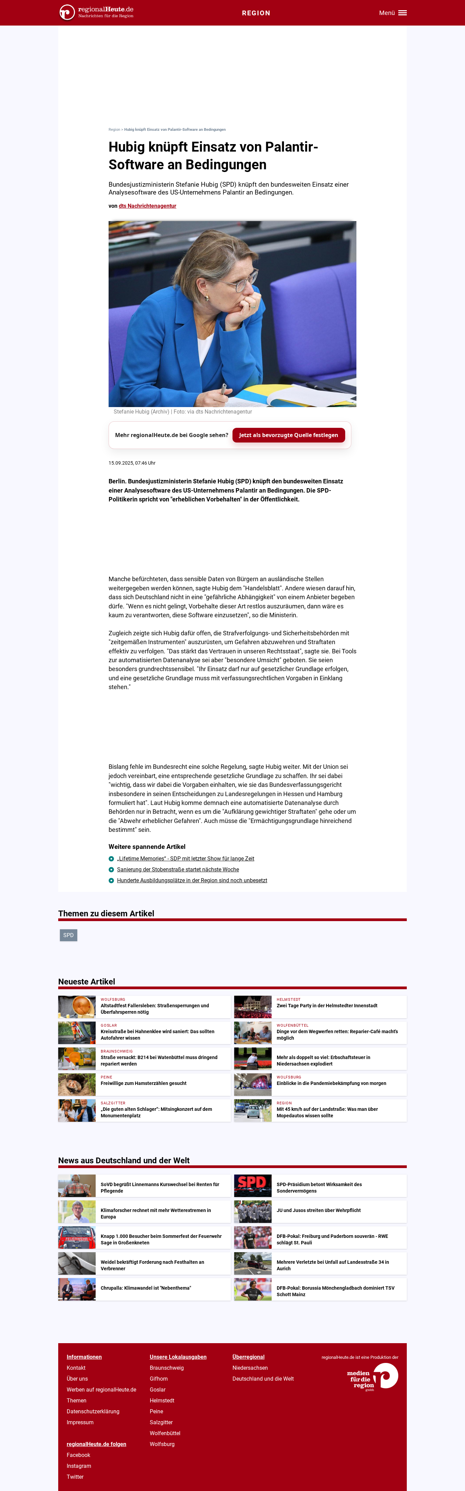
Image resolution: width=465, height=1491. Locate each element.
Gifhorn (159, 1379)
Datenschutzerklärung (93, 1411)
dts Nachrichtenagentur (147, 206)
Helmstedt (162, 1400)
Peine (156, 1411)
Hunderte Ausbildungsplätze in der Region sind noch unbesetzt (192, 880)
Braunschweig (167, 1368)
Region (114, 129)
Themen (76, 1400)
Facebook (78, 1455)
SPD (68, 935)
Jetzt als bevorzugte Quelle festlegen (288, 435)
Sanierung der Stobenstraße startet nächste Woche (178, 869)
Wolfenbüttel (165, 1433)
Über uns (77, 1379)
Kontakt (76, 1368)
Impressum (80, 1422)
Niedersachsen (250, 1368)
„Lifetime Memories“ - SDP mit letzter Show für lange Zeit (185, 858)
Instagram (79, 1466)
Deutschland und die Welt (263, 1379)
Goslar (157, 1389)
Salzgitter (161, 1422)
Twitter (75, 1477)
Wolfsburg (162, 1444)
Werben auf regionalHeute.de (101, 1389)
